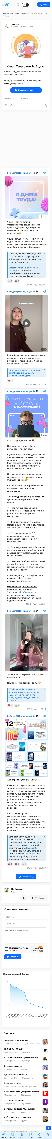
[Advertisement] (26, 139)
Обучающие (26, 13)
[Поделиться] (11, 105)
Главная (3, 1137)
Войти (45, 5)
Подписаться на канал (27, 90)
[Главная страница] (7, 5)
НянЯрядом (16, 889)
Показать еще (28, 877)
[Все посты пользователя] (24, 898)
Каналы (15, 13)
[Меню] (3, 4)
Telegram (7, 13)
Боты (21, 1137)
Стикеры (39, 1137)
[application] (26, 1000)
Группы (30, 1137)
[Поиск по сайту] (18, 4)
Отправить (14, 957)
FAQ (48, 1137)
